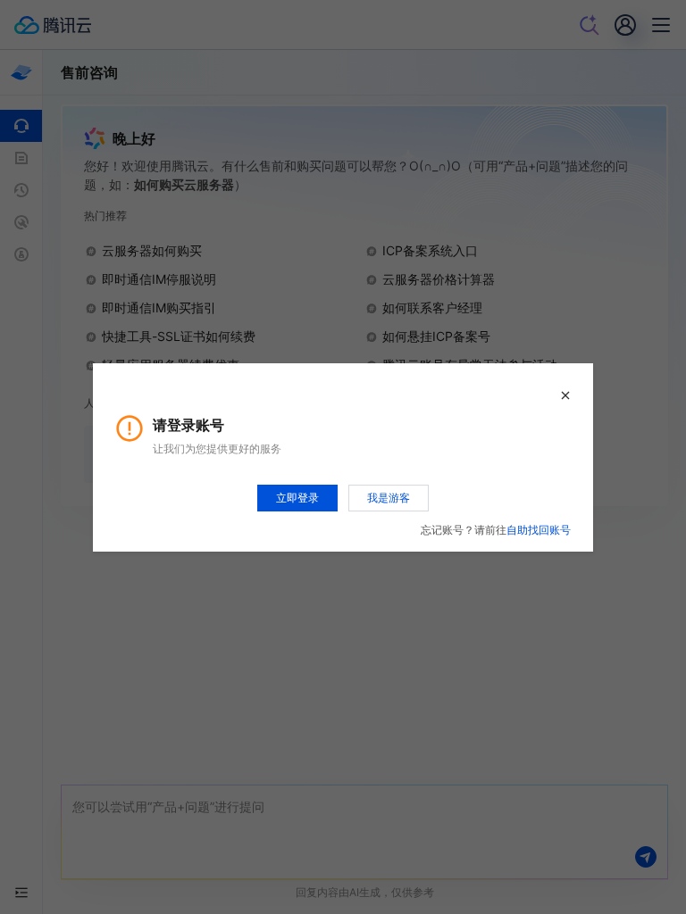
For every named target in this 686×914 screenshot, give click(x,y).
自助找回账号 (538, 529)
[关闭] (565, 395)
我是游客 (388, 497)
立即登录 (297, 497)
